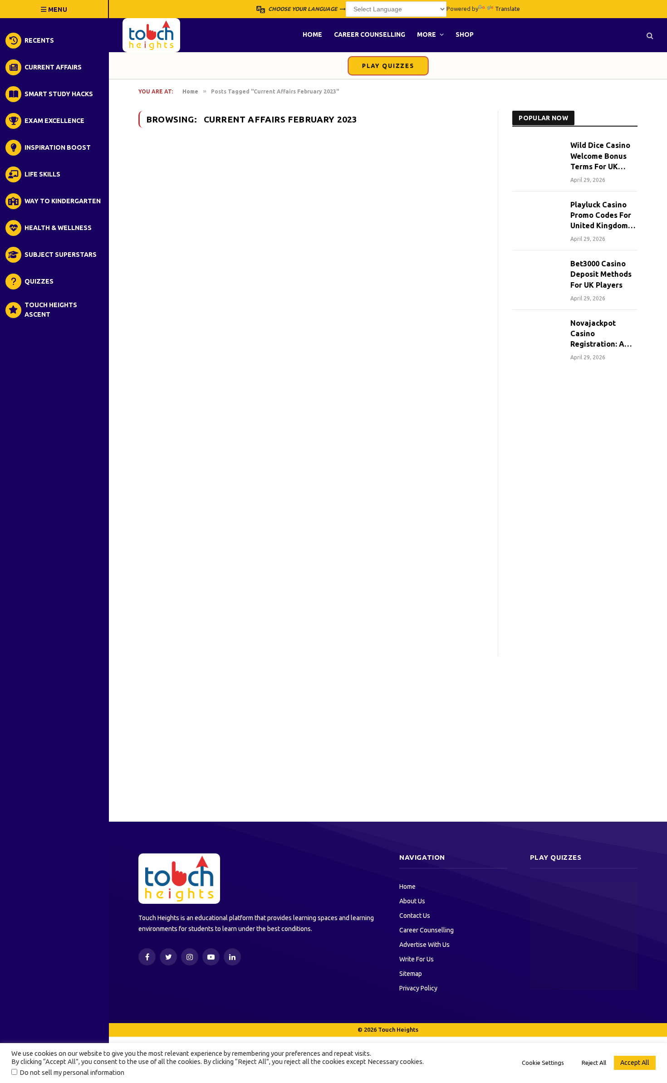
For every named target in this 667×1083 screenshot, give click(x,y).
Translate (507, 8)
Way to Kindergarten (63, 201)
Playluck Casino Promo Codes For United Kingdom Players (600, 216)
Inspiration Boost (58, 147)
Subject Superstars (61, 254)
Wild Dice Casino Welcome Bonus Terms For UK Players (600, 156)
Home (312, 34)
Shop (465, 34)
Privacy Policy (418, 988)
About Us (412, 901)
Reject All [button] (594, 1062)
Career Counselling (369, 34)
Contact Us (414, 915)
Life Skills (42, 174)
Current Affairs (53, 67)
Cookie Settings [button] (543, 1062)
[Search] (649, 35)
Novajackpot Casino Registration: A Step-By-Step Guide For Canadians (597, 334)
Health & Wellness (58, 227)
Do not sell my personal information (72, 1072)
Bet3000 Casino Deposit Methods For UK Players (601, 274)
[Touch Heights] (151, 35)
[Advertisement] (575, 520)
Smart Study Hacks (59, 94)
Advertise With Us (424, 944)
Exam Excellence (54, 120)
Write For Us (416, 959)
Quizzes (39, 281)
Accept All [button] (634, 1062)
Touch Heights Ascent (51, 309)
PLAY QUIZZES (388, 66)
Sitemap (410, 973)
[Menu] (54, 9)
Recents (39, 40)
